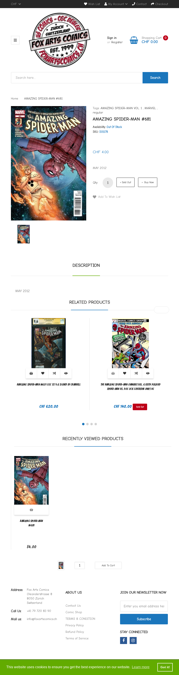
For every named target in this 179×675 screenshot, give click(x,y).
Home (14, 98)
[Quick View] (66, 373)
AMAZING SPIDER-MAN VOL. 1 (121, 108)
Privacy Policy (74, 625)
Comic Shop (73, 612)
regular (98, 112)
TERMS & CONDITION (80, 619)
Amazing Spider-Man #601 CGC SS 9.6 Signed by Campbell (48, 384)
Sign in (112, 38)
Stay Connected (134, 632)
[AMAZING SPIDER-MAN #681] (23, 234)
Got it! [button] (165, 667)
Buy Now (148, 182)
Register (117, 42)
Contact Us (73, 606)
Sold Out (126, 182)
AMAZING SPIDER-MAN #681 (31, 523)
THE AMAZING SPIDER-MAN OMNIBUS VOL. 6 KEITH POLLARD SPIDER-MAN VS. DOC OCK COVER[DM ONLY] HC (130, 386)
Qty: (95, 182)
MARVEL (150, 108)
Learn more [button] (141, 667)
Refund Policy (74, 632)
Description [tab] (86, 265)
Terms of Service (77, 638)
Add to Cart (108, 565)
